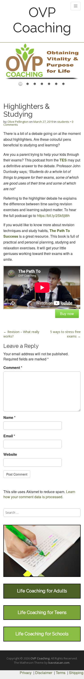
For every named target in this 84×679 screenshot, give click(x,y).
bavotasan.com (58, 663)
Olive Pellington (17, 122)
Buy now (67, 313)
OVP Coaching (42, 20)
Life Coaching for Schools (42, 634)
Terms (60, 672)
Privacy (26, 672)
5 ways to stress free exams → (65, 334)
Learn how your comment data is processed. (39, 494)
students (63, 122)
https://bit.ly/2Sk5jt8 (52, 215)
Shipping (76, 672)
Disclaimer (43, 672)
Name (9, 417)
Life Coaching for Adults (42, 591)
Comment (12, 367)
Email (9, 435)
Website (10, 454)
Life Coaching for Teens (42, 612)
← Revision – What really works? (21, 334)
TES (63, 160)
